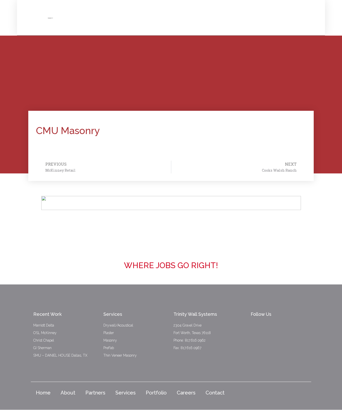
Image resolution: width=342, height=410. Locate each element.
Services (125, 393)
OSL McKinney (45, 333)
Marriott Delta (43, 325)
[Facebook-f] (255, 326)
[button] (316, 15)
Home (43, 393)
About (68, 393)
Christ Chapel (43, 340)
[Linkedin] (265, 326)
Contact (215, 393)
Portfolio (156, 393)
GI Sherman (42, 348)
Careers (186, 393)
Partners (95, 393)
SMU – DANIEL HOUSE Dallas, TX (60, 355)
